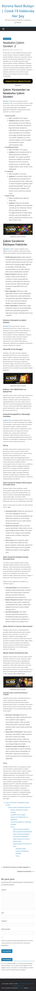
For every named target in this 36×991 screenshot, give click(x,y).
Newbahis (6, 101)
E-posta (4, 921)
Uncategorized (7, 38)
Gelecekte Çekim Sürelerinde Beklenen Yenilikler (22, 851)
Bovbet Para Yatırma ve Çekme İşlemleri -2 (16, 867)
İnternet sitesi (5, 929)
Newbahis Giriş (7, 326)
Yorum (4, 890)
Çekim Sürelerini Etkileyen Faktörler (19, 807)
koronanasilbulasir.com (17, 50)
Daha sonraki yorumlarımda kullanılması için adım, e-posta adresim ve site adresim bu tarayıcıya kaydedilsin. (17, 943)
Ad (2, 913)
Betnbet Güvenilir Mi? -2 (25, 871)
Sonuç (12, 827)
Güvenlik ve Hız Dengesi (18, 815)
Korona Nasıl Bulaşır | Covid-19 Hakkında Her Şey (18, 11)
